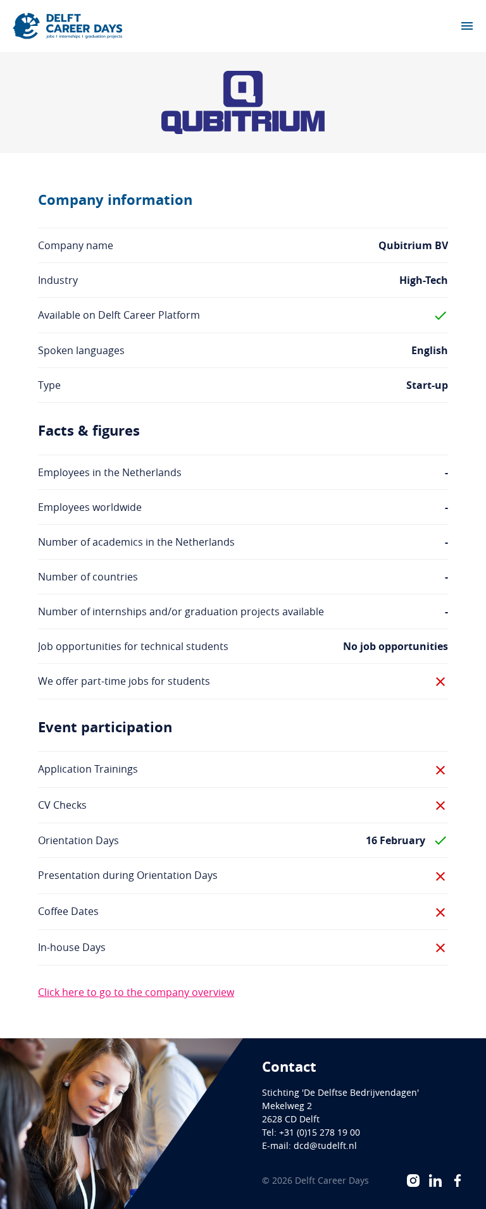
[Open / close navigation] (467, 26)
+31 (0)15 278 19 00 (319, 1132)
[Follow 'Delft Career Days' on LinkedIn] (435, 1180)
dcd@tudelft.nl (325, 1145)
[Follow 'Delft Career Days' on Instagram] (413, 1180)
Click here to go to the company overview (136, 992)
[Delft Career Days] (68, 26)
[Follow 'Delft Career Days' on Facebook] (457, 1180)
